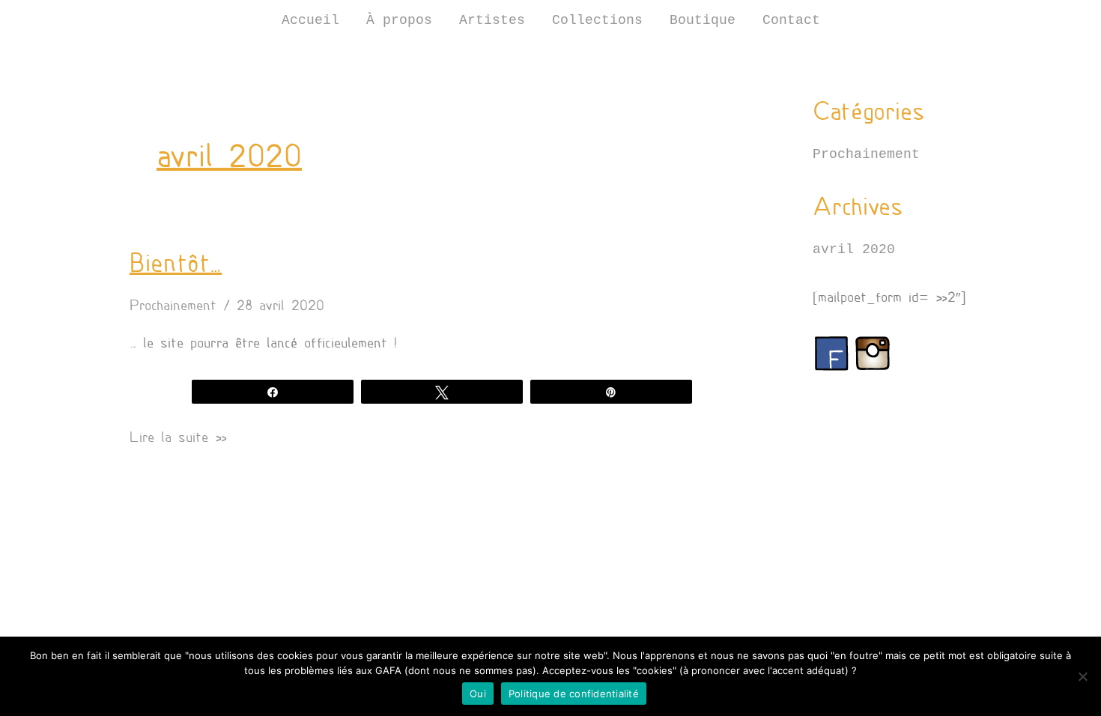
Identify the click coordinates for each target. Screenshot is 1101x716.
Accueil (310, 20)
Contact (791, 20)
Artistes (492, 20)
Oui (478, 694)
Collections (597, 20)
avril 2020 (854, 249)
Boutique (702, 20)
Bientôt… (176, 262)
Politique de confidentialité (574, 694)
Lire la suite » (178, 437)
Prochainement (173, 306)
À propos (399, 20)
